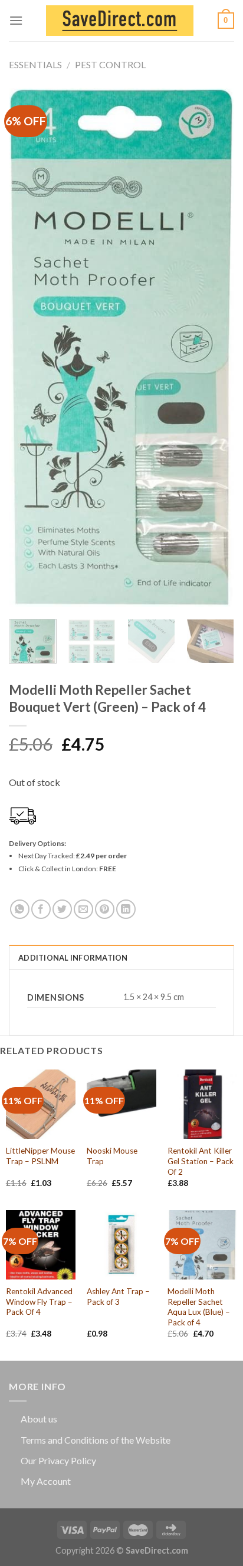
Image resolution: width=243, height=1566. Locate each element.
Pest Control (110, 64)
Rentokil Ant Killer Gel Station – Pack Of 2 (201, 1161)
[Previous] (28, 347)
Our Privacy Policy (58, 1460)
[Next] (214, 347)
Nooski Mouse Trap (112, 1156)
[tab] (121, 957)
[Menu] (16, 20)
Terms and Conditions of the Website (95, 1439)
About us (39, 1418)
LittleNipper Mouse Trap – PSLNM (40, 1156)
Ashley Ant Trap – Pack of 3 (118, 1297)
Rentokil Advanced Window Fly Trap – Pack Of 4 (39, 1302)
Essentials (35, 64)
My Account (46, 1481)
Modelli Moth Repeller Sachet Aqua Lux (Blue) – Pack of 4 (199, 1307)
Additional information (73, 957)
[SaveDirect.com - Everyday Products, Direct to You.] (119, 20)
